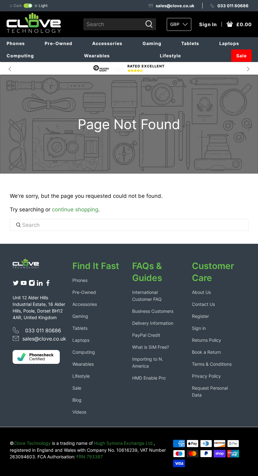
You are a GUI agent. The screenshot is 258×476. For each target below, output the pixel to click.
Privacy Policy (206, 376)
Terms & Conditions (212, 364)
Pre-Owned (58, 43)
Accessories (107, 43)
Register (200, 316)
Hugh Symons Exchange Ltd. (124, 443)
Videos (79, 412)
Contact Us (203, 304)
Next (248, 68)
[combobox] (112, 24)
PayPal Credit (146, 335)
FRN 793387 (89, 456)
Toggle (28, 5)
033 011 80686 (233, 5)
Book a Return (206, 352)
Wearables (97, 55)
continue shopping (75, 209)
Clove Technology (32, 443)
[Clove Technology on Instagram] (32, 284)
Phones (16, 43)
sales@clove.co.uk (175, 5)
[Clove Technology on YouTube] (23, 284)
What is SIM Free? (150, 347)
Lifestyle (170, 55)
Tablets (190, 43)
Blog (76, 400)
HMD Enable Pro (148, 378)
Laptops (229, 43)
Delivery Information (152, 323)
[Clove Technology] (29, 264)
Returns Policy (206, 340)
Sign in (199, 328)
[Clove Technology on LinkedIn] (39, 284)
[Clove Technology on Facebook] (48, 284)
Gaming (152, 43)
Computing (20, 55)
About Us (201, 292)
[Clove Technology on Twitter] (16, 284)
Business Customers (152, 311)
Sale (241, 55)
